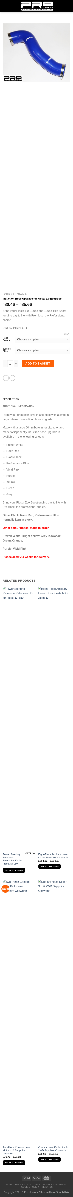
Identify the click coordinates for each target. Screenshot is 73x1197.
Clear (67, 334)
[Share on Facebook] (6, 378)
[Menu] (5, 6)
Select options (14, 870)
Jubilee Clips (7, 350)
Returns (47, 1187)
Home (9, 1184)
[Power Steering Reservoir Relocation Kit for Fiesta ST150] (19, 719)
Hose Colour (6, 339)
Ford (6, 294)
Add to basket (37, 363)
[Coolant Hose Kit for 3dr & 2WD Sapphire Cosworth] (54, 1012)
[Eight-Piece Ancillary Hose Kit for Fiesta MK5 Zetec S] (54, 719)
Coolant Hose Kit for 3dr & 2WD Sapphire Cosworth (53, 1149)
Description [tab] (11, 399)
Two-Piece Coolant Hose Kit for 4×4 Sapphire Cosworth (16, 1150)
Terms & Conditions (27, 1184)
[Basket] (68, 6)
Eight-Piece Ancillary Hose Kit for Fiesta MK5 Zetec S (53, 856)
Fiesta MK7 (20, 294)
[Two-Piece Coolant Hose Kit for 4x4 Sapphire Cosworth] (19, 1012)
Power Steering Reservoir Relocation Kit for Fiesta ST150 (12, 859)
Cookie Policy (30, 1187)
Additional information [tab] (18, 406)
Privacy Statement (54, 1184)
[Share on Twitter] (12, 378)
